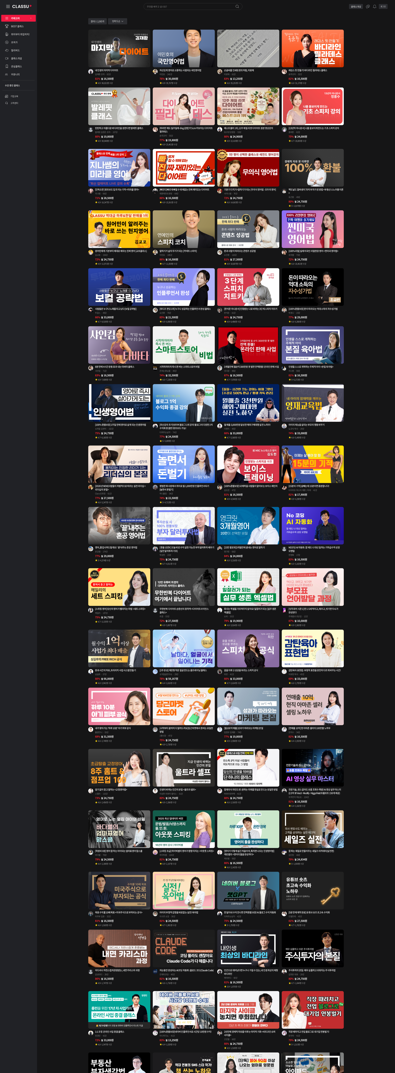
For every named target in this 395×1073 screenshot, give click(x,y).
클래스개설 (356, 6)
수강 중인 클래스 (12, 85)
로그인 (383, 6)
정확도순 (116, 21)
